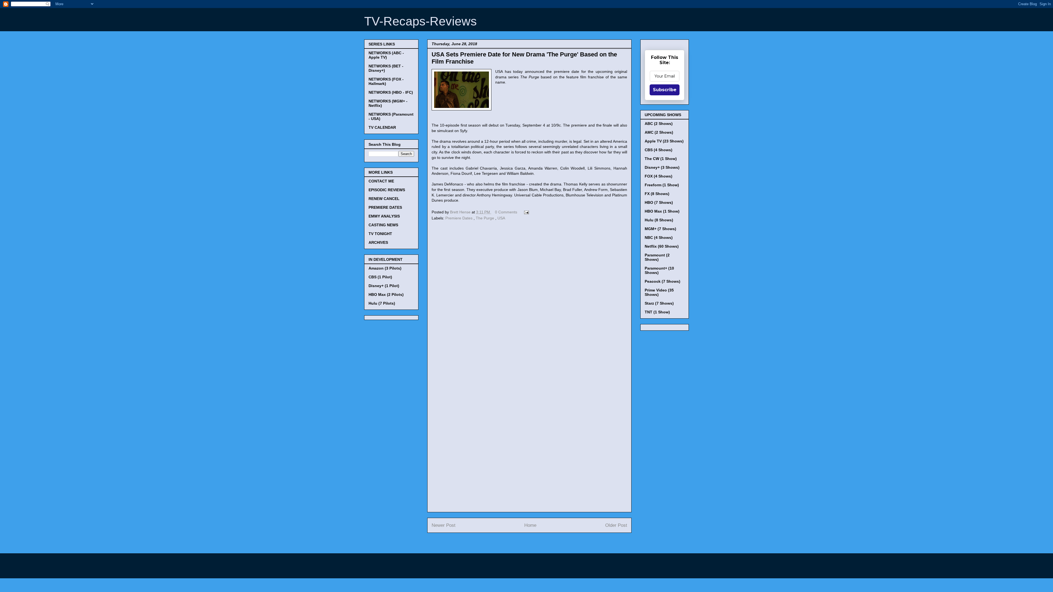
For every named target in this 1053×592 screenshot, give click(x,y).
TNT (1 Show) (657, 312)
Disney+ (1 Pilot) (384, 286)
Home (530, 525)
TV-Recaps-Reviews (420, 21)
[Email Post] (525, 212)
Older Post (616, 525)
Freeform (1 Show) (662, 185)
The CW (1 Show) (661, 158)
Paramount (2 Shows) (657, 257)
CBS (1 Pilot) (380, 277)
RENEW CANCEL (384, 198)
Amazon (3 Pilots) (385, 268)
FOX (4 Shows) (658, 176)
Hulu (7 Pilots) (382, 303)
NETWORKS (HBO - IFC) (391, 92)
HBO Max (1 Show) (662, 211)
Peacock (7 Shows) (662, 281)
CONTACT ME (381, 181)
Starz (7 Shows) (659, 303)
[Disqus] (529, 297)
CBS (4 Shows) (658, 150)
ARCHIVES (378, 242)
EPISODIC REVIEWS (387, 190)
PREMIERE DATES (385, 207)
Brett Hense (461, 212)
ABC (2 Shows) (659, 123)
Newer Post (443, 525)
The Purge (485, 218)
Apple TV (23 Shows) (664, 141)
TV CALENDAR (382, 127)
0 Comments (506, 212)
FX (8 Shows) (657, 193)
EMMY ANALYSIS (384, 216)
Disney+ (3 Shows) (662, 167)
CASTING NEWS (383, 225)
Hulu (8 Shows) (659, 220)
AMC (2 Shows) (659, 132)
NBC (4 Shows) (659, 237)
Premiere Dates (459, 218)
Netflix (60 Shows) (662, 246)
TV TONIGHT (380, 233)
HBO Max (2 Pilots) (386, 294)
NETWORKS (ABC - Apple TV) (386, 55)
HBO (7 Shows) (659, 202)
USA (501, 218)
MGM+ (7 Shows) (660, 229)
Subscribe (664, 89)
